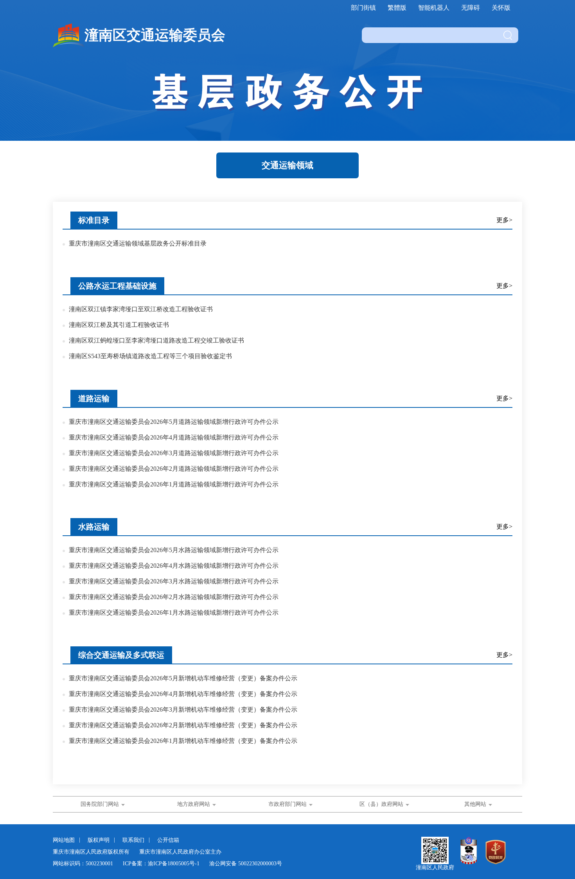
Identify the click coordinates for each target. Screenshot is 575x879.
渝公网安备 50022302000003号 (245, 863)
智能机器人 (433, 7)
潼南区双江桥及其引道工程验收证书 (119, 324)
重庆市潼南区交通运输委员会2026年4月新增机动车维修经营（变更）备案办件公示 (183, 694)
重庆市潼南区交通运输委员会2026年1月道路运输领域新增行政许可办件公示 (174, 484)
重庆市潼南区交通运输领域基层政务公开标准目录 (138, 243)
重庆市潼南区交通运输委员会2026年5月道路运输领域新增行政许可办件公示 (174, 421)
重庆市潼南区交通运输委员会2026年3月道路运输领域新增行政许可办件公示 (174, 453)
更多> (504, 220)
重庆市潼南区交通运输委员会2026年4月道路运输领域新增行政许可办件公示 (174, 437)
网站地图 (64, 840)
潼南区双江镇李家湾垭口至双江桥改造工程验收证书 (141, 309)
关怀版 (501, 7)
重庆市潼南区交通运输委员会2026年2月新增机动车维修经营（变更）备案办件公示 (183, 725)
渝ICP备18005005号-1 (173, 863)
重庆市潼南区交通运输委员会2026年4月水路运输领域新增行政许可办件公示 (174, 565)
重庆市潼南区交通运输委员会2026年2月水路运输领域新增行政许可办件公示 (174, 597)
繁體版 (397, 7)
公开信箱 (168, 840)
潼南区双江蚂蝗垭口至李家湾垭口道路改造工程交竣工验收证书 (156, 340)
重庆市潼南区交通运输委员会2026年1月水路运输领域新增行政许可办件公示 (174, 612)
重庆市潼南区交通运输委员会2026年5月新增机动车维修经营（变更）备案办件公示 (183, 678)
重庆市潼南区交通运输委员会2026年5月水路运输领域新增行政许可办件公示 (174, 550)
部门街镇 (363, 7)
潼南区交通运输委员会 (154, 35)
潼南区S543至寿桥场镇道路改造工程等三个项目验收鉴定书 (150, 356)
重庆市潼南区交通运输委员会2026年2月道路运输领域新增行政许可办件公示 (174, 468)
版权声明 (99, 840)
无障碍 (470, 7)
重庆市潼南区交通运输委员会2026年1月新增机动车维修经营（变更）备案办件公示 (183, 740)
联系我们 (134, 840)
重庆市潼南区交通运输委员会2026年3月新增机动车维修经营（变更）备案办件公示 (183, 709)
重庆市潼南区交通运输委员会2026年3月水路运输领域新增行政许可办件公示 (174, 581)
